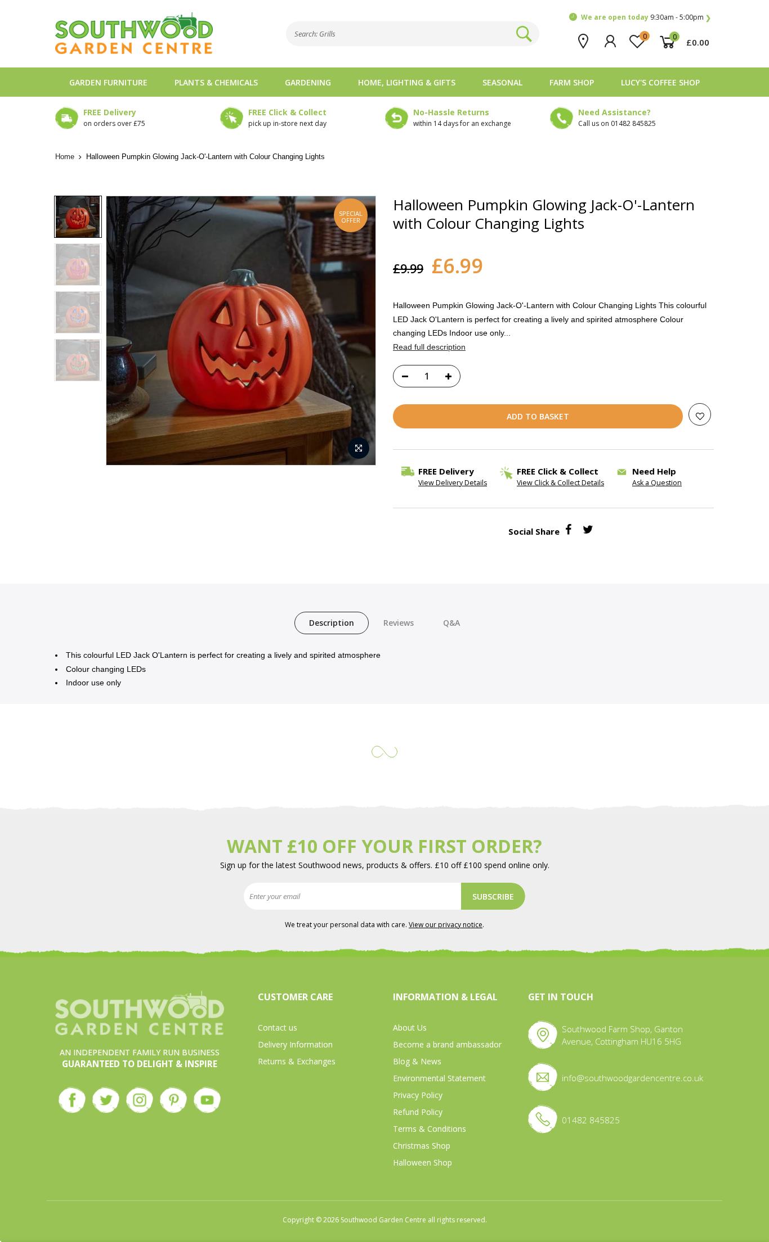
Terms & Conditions (429, 1128)
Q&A (451, 622)
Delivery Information (295, 1044)
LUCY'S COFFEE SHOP (660, 82)
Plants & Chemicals (216, 82)
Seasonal (502, 82)
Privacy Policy (417, 1095)
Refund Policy (417, 1111)
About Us (410, 1027)
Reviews (398, 622)
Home (64, 156)
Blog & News (417, 1061)
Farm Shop (571, 82)
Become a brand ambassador (447, 1044)
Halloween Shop (422, 1162)
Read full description (429, 346)
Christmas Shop (421, 1145)
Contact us (277, 1027)
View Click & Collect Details (560, 482)
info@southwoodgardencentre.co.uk (632, 1077)
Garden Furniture (108, 82)
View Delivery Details (452, 482)
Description (331, 622)
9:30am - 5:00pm (642, 17)
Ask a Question (657, 482)
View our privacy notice (445, 924)
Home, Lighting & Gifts (406, 82)
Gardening (308, 82)
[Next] (356, 330)
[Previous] (126, 330)
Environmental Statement (439, 1078)
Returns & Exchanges (297, 1061)
